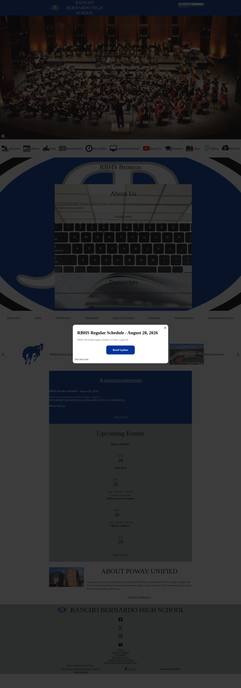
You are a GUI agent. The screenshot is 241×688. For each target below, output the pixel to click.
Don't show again (81, 359)
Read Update (120, 349)
